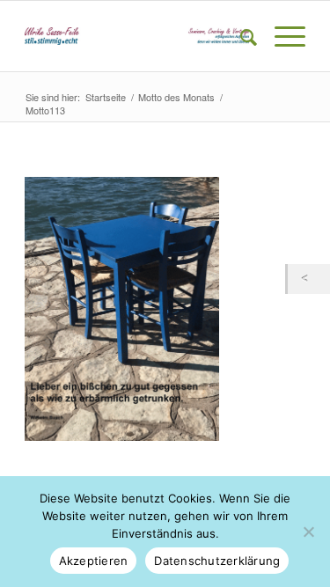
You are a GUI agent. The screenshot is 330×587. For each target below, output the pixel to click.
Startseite (105, 97)
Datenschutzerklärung (217, 561)
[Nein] (308, 531)
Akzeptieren (93, 561)
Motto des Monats (176, 97)
